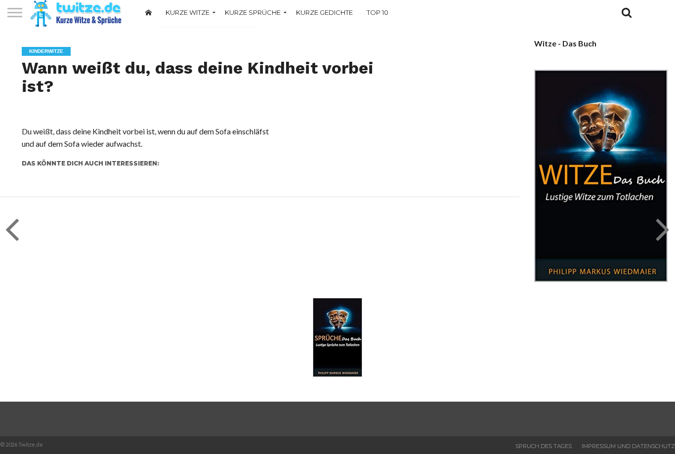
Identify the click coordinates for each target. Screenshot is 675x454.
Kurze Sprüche (253, 12)
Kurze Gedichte (324, 12)
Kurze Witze (188, 12)
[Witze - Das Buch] (601, 279)
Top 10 (377, 12)
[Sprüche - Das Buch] (337, 373)
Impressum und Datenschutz (628, 446)
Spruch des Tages (543, 446)
